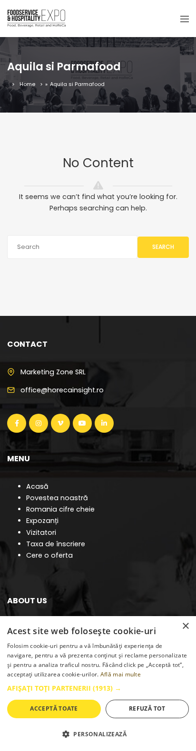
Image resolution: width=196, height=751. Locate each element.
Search (163, 247)
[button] (98, 688)
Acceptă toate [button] (54, 708)
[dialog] (98, 683)
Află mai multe (120, 674)
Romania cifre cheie (60, 509)
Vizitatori (41, 532)
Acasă (37, 486)
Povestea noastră (57, 498)
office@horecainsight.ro (62, 390)
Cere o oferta (49, 555)
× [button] (185, 626)
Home (27, 84)
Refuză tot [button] (147, 708)
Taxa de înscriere (55, 544)
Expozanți (42, 520)
